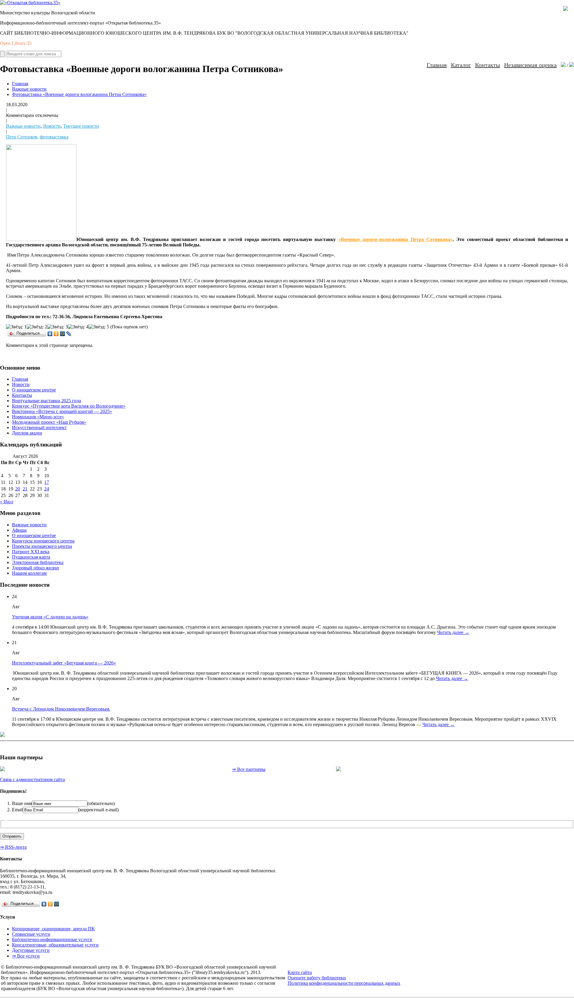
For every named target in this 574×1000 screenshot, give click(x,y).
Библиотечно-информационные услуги (52, 939)
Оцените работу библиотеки (317, 977)
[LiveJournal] (69, 334)
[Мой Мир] (62, 334)
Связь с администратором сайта (32, 779)
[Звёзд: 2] (37, 327)
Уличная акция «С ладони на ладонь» (50, 616)
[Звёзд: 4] (78, 327)
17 (46, 482)
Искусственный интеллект (39, 427)
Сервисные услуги (31, 934)
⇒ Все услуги (26, 955)
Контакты (487, 65)
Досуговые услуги (31, 950)
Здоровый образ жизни (35, 567)
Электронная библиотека (37, 562)
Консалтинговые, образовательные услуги (55, 944)
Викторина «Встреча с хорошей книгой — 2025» (62, 411)
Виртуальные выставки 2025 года (46, 400)
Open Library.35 (15, 43)
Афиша (19, 530)
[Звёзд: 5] (98, 327)
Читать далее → (453, 632)
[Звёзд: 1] (16, 327)
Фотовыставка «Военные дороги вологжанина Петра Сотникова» (79, 94)
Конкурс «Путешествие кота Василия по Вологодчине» (69, 405)
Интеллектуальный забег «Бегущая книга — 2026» (64, 662)
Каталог (461, 65)
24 (46, 488)
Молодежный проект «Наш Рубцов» (49, 422)
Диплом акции (27, 432)
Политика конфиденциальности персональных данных (344, 983)
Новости (52, 126)
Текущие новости (81, 126)
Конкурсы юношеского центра (43, 540)
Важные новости (29, 89)
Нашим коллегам (29, 573)
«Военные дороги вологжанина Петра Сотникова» (395, 239)
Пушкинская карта (31, 557)
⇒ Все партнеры (248, 769)
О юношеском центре (34, 389)
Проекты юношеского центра (42, 546)
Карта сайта (300, 972)
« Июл (6, 501)
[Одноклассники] (56, 334)
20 (17, 488)
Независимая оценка (530, 65)
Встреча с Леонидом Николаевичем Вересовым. (61, 708)
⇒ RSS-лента (13, 847)
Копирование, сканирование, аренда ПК (53, 928)
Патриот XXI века (30, 551)
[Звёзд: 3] (57, 327)
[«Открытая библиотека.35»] (30, 2)
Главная (437, 65)
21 (25, 488)
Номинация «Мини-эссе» (38, 416)
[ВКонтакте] (50, 334)
